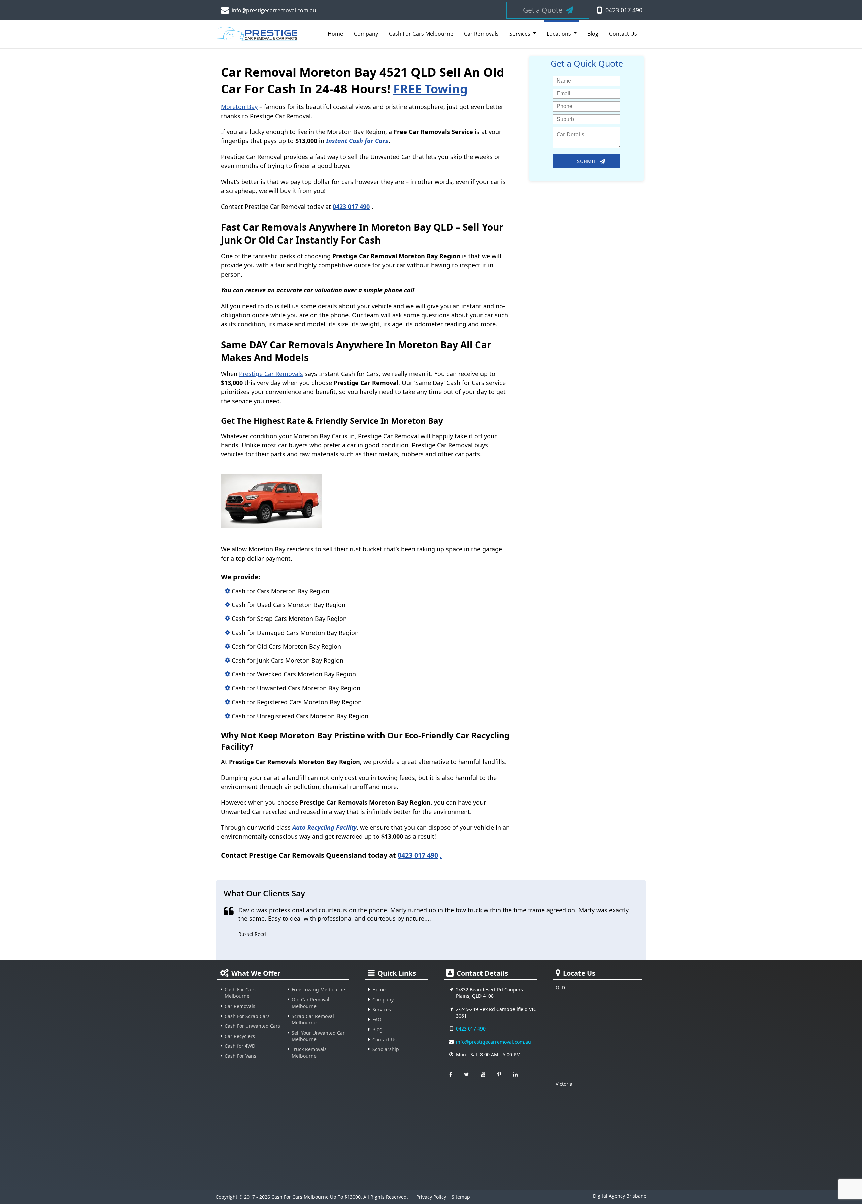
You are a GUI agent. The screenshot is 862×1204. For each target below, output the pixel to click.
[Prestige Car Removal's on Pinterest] (499, 1074)
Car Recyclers (240, 1036)
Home (335, 33)
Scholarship (385, 1049)
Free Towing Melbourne (318, 989)
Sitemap (461, 1197)
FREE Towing (430, 89)
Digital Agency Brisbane (619, 1196)
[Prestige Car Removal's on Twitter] (466, 1074)
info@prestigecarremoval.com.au (274, 10)
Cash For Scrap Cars (247, 1016)
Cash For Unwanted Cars (252, 1026)
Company (366, 33)
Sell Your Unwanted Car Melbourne (318, 1036)
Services (519, 33)
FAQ (377, 1019)
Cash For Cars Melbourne (421, 33)
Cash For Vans (240, 1056)
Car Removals (481, 33)
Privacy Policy (431, 1197)
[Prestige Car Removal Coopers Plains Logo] (259, 37)
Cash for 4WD (240, 1046)
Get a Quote (542, 10)
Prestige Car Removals (271, 374)
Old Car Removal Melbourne (310, 1002)
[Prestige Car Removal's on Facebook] (450, 1074)
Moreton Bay (239, 107)
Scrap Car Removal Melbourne (313, 1019)
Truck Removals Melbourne (309, 1052)
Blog (592, 33)
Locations (558, 33)
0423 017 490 (623, 10)
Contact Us (623, 33)
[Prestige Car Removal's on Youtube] (483, 1074)
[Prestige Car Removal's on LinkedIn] (515, 1074)
